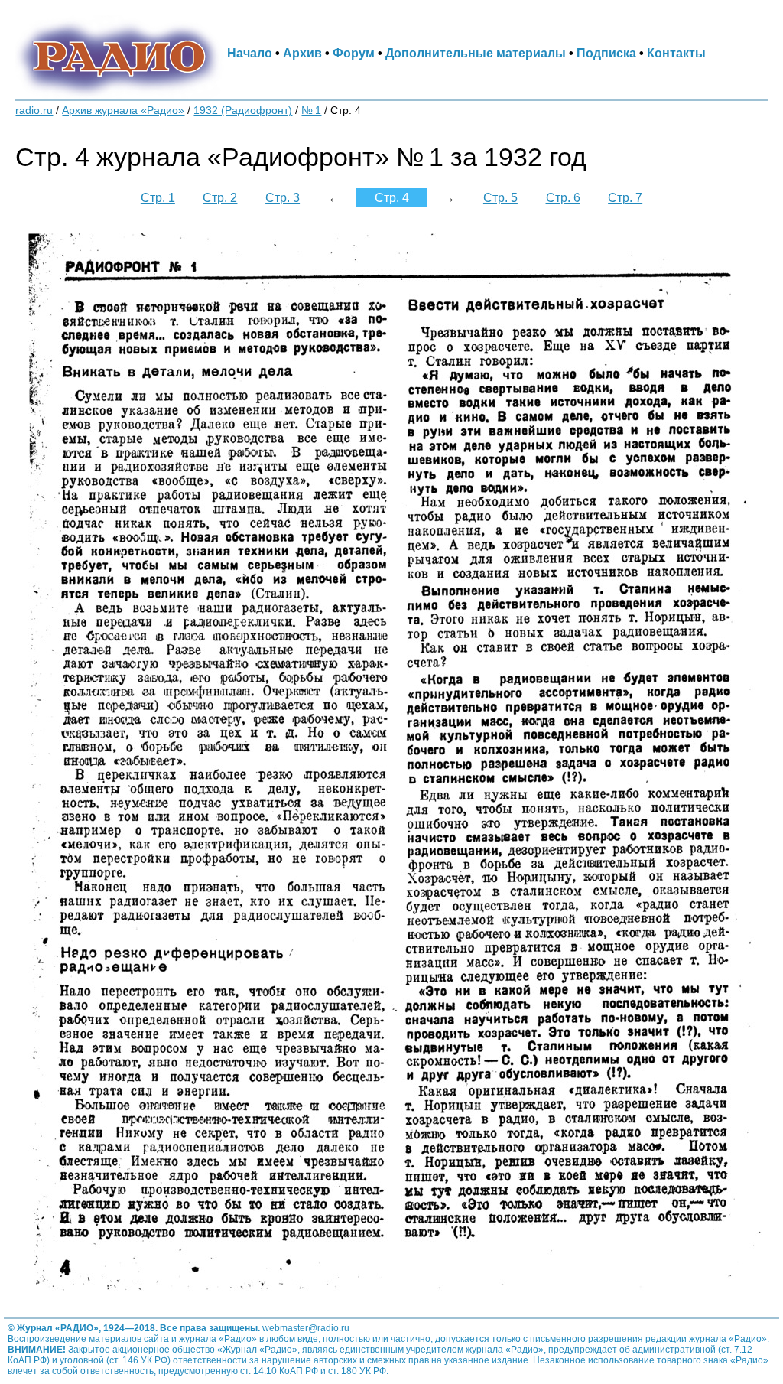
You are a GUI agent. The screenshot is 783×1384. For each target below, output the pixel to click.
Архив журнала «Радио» (123, 110)
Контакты (676, 53)
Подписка (606, 53)
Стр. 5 (500, 197)
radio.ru (34, 110)
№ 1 (311, 110)
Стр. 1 (158, 197)
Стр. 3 (282, 197)
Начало (249, 53)
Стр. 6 (563, 197)
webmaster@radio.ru (305, 1328)
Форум (354, 53)
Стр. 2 (220, 197)
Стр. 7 (625, 197)
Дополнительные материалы (475, 53)
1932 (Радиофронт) (242, 110)
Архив (302, 53)
